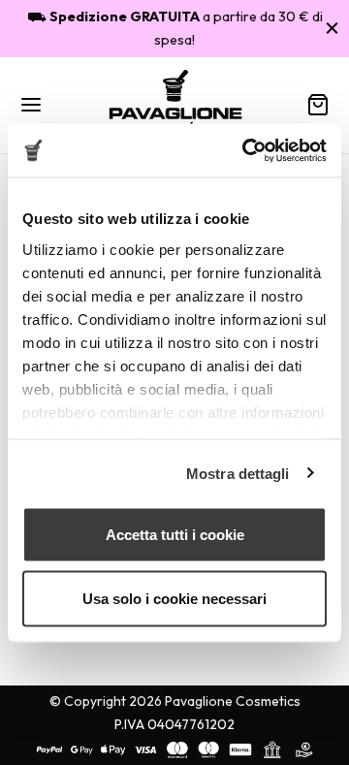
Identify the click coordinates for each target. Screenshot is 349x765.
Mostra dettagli (238, 472)
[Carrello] (318, 104)
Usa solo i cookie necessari (174, 598)
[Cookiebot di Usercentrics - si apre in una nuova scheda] (246, 150)
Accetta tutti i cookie (175, 534)
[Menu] (31, 104)
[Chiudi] (332, 27)
